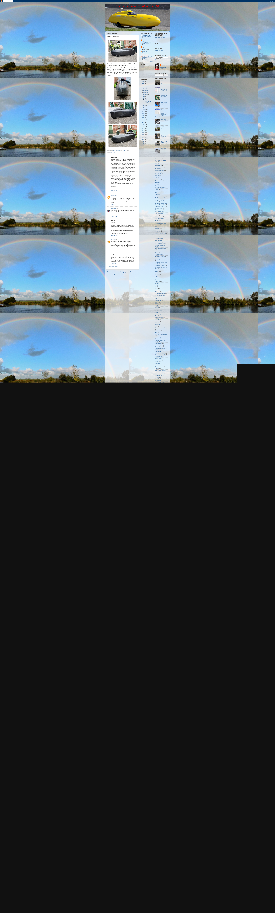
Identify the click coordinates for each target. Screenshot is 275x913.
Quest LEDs (158, 602)
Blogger (163, 902)
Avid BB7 (157, 192)
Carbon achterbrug (159, 238)
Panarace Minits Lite (159, 566)
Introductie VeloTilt (163, 149)
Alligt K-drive (158, 179)
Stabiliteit (157, 728)
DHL (156, 290)
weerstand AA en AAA (160, 847)
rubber (156, 657)
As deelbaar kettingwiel (160, 187)
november (145, 90)
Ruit (156, 664)
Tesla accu (157, 764)
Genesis (157, 361)
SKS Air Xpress (158, 699)
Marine (156, 496)
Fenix (156, 326)
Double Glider (158, 297)
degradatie (157, 281)
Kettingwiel (157, 428)
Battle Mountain (158, 208)
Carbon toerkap (158, 251)
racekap (157, 614)
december (145, 88)
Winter (156, 864)
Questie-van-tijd (146, 35)
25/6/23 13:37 (114, 190)
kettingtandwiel (158, 421)
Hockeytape (158, 389)
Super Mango (158, 748)
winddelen (157, 863)
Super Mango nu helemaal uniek (164, 103)
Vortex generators (159, 837)
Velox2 (156, 824)
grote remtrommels (159, 373)
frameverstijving (158, 337)
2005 (143, 143)
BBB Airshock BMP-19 (160, 211)
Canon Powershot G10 (160, 233)
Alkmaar (157, 175)
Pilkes (156, 585)
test (156, 765)
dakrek (156, 276)
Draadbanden (158, 300)
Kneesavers (158, 440)
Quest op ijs (158, 606)
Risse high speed (159, 637)
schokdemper (158, 672)
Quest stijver (158, 607)
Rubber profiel (158, 659)
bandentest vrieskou (159, 206)
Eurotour (157, 321)
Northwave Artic (158, 547)
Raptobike (157, 619)
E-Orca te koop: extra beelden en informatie (146, 43)
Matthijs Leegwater (159, 503)
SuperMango (158, 752)
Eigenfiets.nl (145, 47)
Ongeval (157, 556)
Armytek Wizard (158, 185)
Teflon (156, 758)
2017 (143, 121)
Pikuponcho (158, 583)
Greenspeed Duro (159, 372)
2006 (143, 141)
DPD (156, 298)
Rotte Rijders (158, 654)
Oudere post (133, 272)
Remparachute (158, 623)
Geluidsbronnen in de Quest (164, 82)
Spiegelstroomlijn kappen (161, 716)
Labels (156, 452)
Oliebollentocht (158, 552)
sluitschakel (157, 706)
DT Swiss (157, 303)
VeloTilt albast (158, 812)
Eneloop (157, 319)
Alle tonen (151, 61)
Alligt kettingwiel (158, 180)
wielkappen (157, 856)
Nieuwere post (111, 272)
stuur (156, 745)
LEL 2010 (157, 464)
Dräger (156, 302)
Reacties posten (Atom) (119, 274)
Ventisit (156, 827)
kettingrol (157, 420)
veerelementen (158, 792)
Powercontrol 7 (158, 594)
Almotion (157, 182)
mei (144, 105)
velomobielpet (158, 807)
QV (156, 613)
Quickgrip (157, 611)
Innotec (157, 401)
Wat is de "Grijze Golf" (147, 36)
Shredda (157, 684)
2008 (143, 137)
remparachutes (158, 625)
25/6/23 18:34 (114, 216)
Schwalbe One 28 (159, 677)
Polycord (157, 590)
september (146, 92)
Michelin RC (158, 512)
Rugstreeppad (158, 662)
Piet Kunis (113, 195)
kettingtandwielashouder (160, 423)
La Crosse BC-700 (159, 451)
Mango (156, 489)
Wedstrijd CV (158, 845)
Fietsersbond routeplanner (161, 327)
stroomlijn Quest (159, 743)
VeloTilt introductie (159, 50)
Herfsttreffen (158, 380)
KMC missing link (159, 439)
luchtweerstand (158, 483)
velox (156, 822)
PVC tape (157, 597)
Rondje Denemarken (160, 649)
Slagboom (157, 701)
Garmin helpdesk (159, 345)
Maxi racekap (158, 504)
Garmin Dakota (158, 343)
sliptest (156, 703)
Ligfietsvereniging (159, 476)
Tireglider (157, 776)
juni (144, 98)
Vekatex (157, 797)
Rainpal (157, 618)
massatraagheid (159, 501)
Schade (157, 667)
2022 (143, 111)
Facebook (157, 324)
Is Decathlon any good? (147, 48)
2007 (143, 139)
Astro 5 (156, 189)
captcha (157, 236)
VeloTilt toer (158, 817)
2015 (143, 124)
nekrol (156, 536)
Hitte (156, 385)
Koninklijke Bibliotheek (160, 444)
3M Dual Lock (158, 165)
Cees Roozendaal (159, 254)
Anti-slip (157, 184)
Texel (156, 772)
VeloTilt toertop (158, 819)
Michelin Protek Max (159, 511)
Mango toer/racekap (159, 495)
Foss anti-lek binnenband (161, 334)
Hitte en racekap (159, 387)
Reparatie (157, 628)
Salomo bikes (158, 666)
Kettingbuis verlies (159, 416)
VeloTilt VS (157, 820)
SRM (156, 726)
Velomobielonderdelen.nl (160, 37)
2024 (143, 85)
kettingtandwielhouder (160, 426)
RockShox (157, 645)
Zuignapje (157, 878)
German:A (157, 363)
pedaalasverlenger (159, 573)
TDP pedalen (158, 757)
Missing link (157, 521)
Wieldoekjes (158, 852)
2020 (143, 115)
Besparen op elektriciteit (164, 96)
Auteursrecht (158, 191)
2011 (143, 132)
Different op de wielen (147, 102)
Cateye (156, 252)
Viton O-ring (158, 831)
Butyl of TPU (158, 230)
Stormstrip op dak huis (160, 741)
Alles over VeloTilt (159, 52)
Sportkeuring (158, 722)
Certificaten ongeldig (160, 256)
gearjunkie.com (158, 356)
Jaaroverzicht (158, 404)
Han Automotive (158, 375)
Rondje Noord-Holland (160, 650)
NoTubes (157, 549)
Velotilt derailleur (159, 815)
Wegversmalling (158, 849)
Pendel (156, 576)
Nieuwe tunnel (158, 539)
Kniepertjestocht (159, 442)
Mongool (157, 524)
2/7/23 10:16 (113, 250)
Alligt (156, 177)
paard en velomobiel (159, 561)
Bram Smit (157, 228)
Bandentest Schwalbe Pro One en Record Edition (161, 204)
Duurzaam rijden (159, 309)
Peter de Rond (158, 580)
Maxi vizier (157, 506)
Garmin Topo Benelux (160, 353)
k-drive (156, 413)
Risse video (157, 638)
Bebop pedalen (158, 216)
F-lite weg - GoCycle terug (164, 120)
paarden (157, 563)
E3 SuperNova (158, 310)
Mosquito (157, 526)
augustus (145, 94)
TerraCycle (157, 760)
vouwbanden (158, 841)
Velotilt (156, 810)
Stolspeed (157, 736)
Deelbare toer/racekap (160, 278)
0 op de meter (158, 158)
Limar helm (157, 477)
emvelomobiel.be (159, 317)
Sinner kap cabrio (159, 693)
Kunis (156, 449)
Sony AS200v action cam (161, 708)
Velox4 (156, 825)
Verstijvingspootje (159, 829)
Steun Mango (158, 734)
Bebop (156, 215)
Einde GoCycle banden (160, 314)
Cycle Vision (158, 273)
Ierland (156, 396)
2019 (143, 117)
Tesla (156, 762)
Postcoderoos (158, 592)
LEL (156, 463)
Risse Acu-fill (158, 631)
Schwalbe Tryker (159, 679)
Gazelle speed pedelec (160, 354)
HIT (156, 384)
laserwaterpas (158, 461)
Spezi (156, 713)
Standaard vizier (159, 731)
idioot (156, 394)
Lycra (156, 484)
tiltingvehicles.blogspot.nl (161, 773)
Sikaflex (157, 687)
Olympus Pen (158, 554)
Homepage (123, 272)
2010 (143, 134)
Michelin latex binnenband (161, 508)
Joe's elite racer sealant (160, 409)
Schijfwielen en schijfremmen (158, 670)
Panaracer (157, 568)
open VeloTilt (158, 558)
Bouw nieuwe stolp (159, 45)
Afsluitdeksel (158, 172)
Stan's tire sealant (159, 729)
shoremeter (157, 682)
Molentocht (157, 523)
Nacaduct (157, 534)
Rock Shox (157, 643)
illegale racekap (158, 397)
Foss (156, 332)
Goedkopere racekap (160, 370)
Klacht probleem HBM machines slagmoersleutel (161, 430)
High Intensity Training (160, 382)
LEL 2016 (157, 466)
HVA (156, 392)
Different (113, 152)
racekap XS (157, 616)
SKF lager (157, 698)
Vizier (156, 832)
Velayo (156, 799)
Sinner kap (157, 691)
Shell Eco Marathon (159, 681)
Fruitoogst (157, 338)
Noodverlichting (158, 543)
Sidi (156, 686)
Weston (157, 851)
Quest (156, 600)
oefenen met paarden (160, 551)
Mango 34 (144, 51)
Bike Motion (158, 221)
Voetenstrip (157, 836)
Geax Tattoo (158, 358)
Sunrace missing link (160, 746)
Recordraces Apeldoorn (160, 621)
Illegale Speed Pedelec (160, 399)
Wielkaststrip (158, 858)
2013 (143, 128)
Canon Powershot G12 (160, 235)
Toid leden (144, 52)
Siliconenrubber (158, 689)
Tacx (156, 755)
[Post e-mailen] (128, 150)
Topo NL (157, 781)
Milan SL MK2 (158, 514)
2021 (143, 113)
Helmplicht (157, 378)
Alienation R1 (158, 173)
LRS (156, 481)
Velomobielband (158, 802)
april (144, 107)
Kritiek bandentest (159, 447)
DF (156, 286)
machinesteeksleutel (159, 486)
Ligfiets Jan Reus (159, 472)
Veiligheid (157, 795)
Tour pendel (158, 783)
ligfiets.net (157, 474)
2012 (143, 130)
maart (144, 109)
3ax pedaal (157, 163)
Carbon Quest (158, 240)
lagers (156, 454)
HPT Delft (157, 390)
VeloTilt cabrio (158, 813)
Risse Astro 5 (158, 633)
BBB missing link (159, 213)
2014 (143, 126)
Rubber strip (158, 661)
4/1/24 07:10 (113, 263)
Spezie (156, 714)
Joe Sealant (158, 408)
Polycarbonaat (158, 588)
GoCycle (157, 368)
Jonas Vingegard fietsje (160, 411)
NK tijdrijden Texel (159, 541)
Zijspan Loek (158, 874)
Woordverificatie (159, 866)
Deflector (157, 279)
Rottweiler (157, 655)
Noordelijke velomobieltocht (158, 545)
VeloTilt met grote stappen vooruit (164, 128)
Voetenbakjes (158, 834)
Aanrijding (157, 168)
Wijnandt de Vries (159, 859)
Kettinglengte (158, 418)
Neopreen (157, 538)
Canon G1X (158, 231)
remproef (157, 626)
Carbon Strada (158, 241)
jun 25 (146, 99)
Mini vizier (157, 518)
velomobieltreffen (159, 808)
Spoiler (156, 719)
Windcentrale (158, 861)
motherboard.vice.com (160, 528)
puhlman (157, 595)
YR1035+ (157, 871)
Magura (157, 488)
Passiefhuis (157, 571)
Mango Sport (158, 491)
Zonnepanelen (158, 876)
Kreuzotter (157, 445)
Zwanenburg (158, 879)
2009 (143, 136)
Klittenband (157, 437)
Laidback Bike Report (160, 456)
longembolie (158, 479)
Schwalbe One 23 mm (160, 675)
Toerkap (157, 780)
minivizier (157, 519)
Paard (156, 559)
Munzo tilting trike (159, 530)
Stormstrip (157, 738)
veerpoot (157, 793)
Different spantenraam (160, 295)
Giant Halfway (158, 365)
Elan (156, 315)
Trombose (157, 787)
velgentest (157, 800)
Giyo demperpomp (159, 366)
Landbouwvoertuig (159, 457)
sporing (157, 721)
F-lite (156, 322)
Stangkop (157, 733)
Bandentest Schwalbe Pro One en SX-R (164, 89)
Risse (156, 630)
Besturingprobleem (159, 218)
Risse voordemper (159, 640)
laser (156, 459)
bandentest (157, 194)
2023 (143, 87)
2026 (143, 81)
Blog (156, 226)
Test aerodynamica (159, 767)
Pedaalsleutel (158, 575)
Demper (157, 283)
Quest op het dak (159, 604)
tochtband (157, 778)
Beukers (157, 220)
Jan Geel (157, 406)
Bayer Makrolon (158, 209)
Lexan (156, 468)
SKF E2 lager (158, 696)
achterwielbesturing (159, 170)
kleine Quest (158, 433)
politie (156, 587)
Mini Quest (157, 516)
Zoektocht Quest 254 (147, 56)
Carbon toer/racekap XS (160, 248)
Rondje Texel (158, 652)
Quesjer (157, 599)
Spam (156, 711)
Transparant (158, 785)
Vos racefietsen (158, 839)
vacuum (157, 790)
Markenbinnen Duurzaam (161, 498)
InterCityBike (158, 402)
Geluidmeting (158, 359)
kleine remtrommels (159, 435)
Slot (156, 705)
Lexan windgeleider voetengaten (159, 470)
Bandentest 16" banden (160, 196)
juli (144, 96)
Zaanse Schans (158, 872)
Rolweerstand (158, 647)
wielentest (157, 854)
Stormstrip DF (158, 740)
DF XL (156, 288)
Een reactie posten (113, 266)
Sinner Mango (158, 694)
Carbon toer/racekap (160, 243)
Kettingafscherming (159, 414)
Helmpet (157, 377)
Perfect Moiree (158, 578)
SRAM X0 (157, 724)
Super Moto (158, 750)
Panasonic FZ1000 (159, 570)
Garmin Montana (159, 346)
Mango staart (158, 493)
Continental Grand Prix (160, 265)
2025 (143, 83)
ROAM (156, 642)
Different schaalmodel (160, 293)
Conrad (157, 258)
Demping (157, 285)
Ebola (156, 312)
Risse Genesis (158, 635)
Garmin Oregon (158, 351)
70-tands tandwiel (159, 166)
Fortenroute (158, 330)
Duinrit (156, 305)
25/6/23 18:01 (114, 204)
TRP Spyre (157, 788)
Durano (157, 307)
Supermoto (157, 753)
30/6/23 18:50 (114, 235)
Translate (160, 60)
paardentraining (158, 564)
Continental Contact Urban (161, 259)
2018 (143, 119)
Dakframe (157, 274)
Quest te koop (158, 609)
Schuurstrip (157, 674)
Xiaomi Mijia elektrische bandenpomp (160, 869)
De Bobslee (113, 208)
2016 (143, 122)
